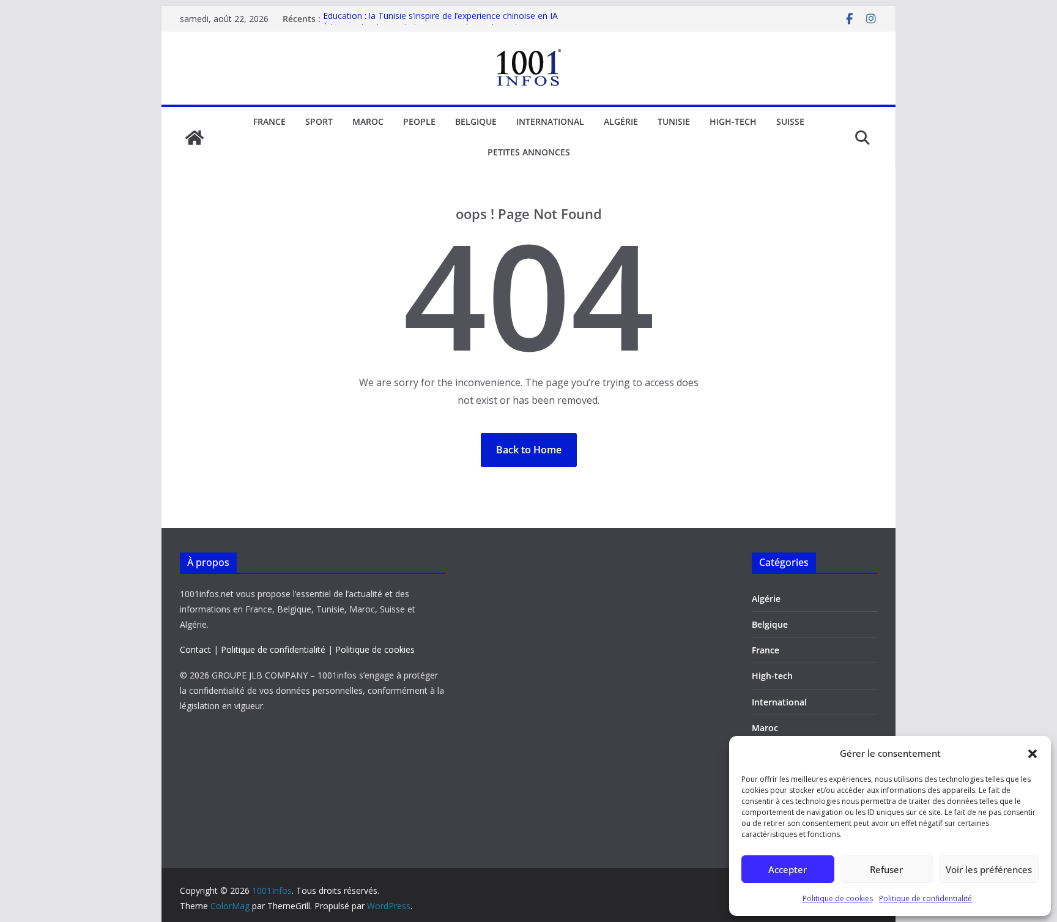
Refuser (886, 869)
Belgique (476, 121)
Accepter (787, 869)
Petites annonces (529, 152)
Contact (195, 649)
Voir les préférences (989, 869)
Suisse (790, 121)
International (550, 121)
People (419, 121)
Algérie (621, 121)
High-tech (733, 121)
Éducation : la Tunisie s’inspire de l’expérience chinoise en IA (440, 18)
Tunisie (674, 121)
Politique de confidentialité (925, 898)
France (269, 121)
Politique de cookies (838, 898)
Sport (319, 121)
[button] (1032, 754)
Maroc (368, 121)
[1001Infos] (194, 137)
